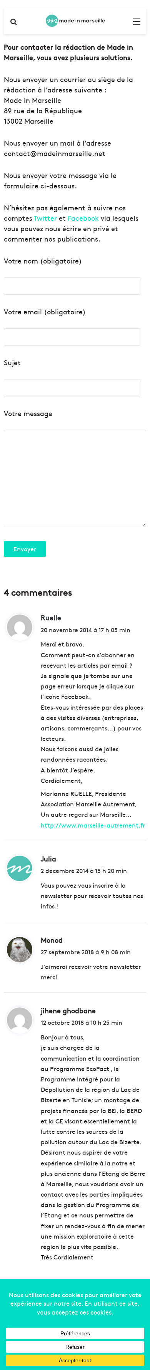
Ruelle (51, 617)
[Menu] (136, 23)
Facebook (83, 218)
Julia (48, 858)
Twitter (45, 218)
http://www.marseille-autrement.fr (93, 825)
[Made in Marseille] (75, 21)
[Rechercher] (13, 23)
